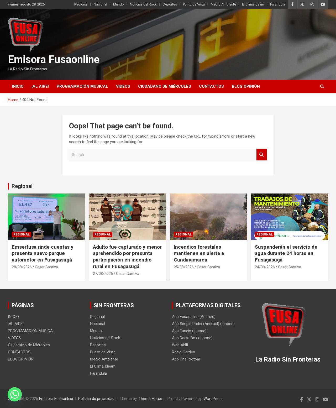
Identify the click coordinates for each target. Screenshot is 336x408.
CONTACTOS (211, 86)
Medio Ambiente (223, 4)
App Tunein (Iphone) (189, 330)
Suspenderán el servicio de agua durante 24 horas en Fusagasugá (286, 253)
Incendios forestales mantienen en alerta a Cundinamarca (199, 253)
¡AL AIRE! (40, 86)
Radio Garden (183, 352)
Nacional (100, 4)
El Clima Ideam (253, 4)
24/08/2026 (265, 267)
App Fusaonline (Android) (194, 316)
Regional (81, 4)
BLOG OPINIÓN (246, 86)
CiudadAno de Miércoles (164, 86)
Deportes (170, 4)
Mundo (118, 4)
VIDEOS (123, 86)
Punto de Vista (194, 4)
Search (261, 155)
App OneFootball (186, 359)
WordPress (213, 398)
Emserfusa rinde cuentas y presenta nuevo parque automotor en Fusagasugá (43, 253)
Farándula (277, 4)
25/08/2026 (184, 267)
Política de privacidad (96, 398)
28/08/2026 (22, 267)
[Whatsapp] (15, 394)
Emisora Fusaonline (53, 59)
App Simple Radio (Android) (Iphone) (203, 323)
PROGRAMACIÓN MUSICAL (82, 86)
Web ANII (180, 345)
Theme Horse (150, 398)
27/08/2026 (103, 273)
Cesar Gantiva (46, 267)
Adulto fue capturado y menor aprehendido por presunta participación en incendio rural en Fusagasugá (127, 256)
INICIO (18, 86)
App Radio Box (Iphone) (192, 338)
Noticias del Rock (143, 4)
